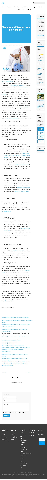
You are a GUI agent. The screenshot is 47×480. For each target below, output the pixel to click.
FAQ (23, 9)
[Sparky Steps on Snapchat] (31, 435)
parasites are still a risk (18, 250)
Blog (18, 9)
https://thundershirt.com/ (7, 344)
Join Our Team (13, 439)
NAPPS (41, 82)
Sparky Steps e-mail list (7, 301)
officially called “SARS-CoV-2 (18, 85)
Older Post (5, 372)
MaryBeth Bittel (19, 45)
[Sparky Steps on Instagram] (29, 435)
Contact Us (28, 9)
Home (3, 7)
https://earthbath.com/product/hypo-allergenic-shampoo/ (15, 337)
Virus (14, 45)
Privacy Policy (4, 437)
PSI (38, 83)
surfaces (4, 94)
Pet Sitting (13, 436)
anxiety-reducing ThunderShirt (22, 164)
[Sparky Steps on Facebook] (31, 433)
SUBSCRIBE (42, 443)
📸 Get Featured (41, 137)
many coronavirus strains (7, 81)
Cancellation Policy (5, 441)
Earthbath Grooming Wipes (23, 187)
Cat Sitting (32, 7)
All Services (40, 7)
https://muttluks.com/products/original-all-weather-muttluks (16, 347)
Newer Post (28, 372)
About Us (9, 7)
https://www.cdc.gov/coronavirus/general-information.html (15, 317)
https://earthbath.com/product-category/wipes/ (13, 345)
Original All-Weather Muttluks (22, 191)
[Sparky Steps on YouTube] (33, 435)
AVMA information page (12, 118)
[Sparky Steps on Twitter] (29, 433)
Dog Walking (25, 7)
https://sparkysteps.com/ (7, 365)
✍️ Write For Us (40, 133)
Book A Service (41, 129)
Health (10, 45)
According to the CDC (22, 107)
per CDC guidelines (6, 211)
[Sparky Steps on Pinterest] (33, 433)
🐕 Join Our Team (41, 141)
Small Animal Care (14, 437)
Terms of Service (5, 439)
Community (16, 7)
